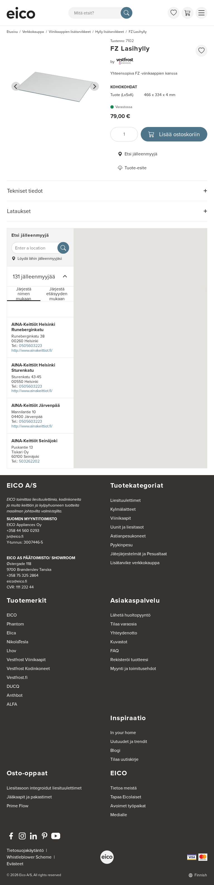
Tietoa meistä (123, 788)
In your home (123, 732)
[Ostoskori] (187, 13)
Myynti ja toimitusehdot (133, 668)
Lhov (11, 650)
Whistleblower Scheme (29, 857)
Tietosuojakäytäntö (25, 850)
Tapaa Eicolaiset (125, 797)
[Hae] (126, 13)
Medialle (118, 814)
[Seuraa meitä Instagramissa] (22, 836)
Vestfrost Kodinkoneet (28, 668)
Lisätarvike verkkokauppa (134, 562)
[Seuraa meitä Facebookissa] (11, 836)
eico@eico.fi (17, 581)
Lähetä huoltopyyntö (130, 615)
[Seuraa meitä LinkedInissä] (33, 836)
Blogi (115, 750)
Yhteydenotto (123, 633)
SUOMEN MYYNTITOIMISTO (32, 519)
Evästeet (15, 863)
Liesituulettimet (125, 500)
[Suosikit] (173, 13)
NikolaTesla (17, 642)
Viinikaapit (120, 518)
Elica (11, 633)
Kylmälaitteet (123, 509)
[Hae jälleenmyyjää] (63, 248)
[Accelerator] (21, 12)
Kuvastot (118, 642)
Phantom (15, 624)
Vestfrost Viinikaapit (26, 659)
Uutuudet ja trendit (128, 741)
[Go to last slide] (15, 86)
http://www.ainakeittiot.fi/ (31, 350)
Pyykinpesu (121, 545)
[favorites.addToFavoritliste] (201, 51)
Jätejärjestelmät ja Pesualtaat (138, 554)
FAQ (114, 650)
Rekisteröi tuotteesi (129, 659)
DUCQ (13, 686)
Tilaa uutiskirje (124, 759)
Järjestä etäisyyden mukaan (56, 294)
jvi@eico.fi (15, 536)
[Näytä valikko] (201, 13)
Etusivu (12, 31)
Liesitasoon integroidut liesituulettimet (44, 788)
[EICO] (107, 857)
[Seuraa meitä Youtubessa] (55, 836)
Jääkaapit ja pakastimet (29, 797)
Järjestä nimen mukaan (23, 294)
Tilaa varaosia (123, 624)
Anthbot (15, 695)
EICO (12, 615)
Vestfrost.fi (17, 677)
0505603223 (30, 346)
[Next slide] (94, 86)
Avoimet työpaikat (128, 806)
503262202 (29, 461)
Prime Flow (17, 806)
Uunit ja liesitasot (127, 527)
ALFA (12, 704)
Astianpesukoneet (128, 536)
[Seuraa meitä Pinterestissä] (44, 836)
